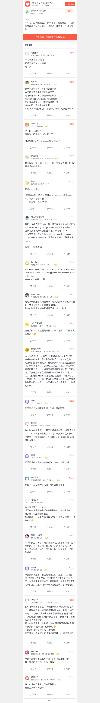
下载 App (70, 4)
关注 (69, 11)
